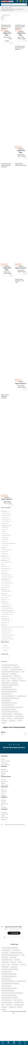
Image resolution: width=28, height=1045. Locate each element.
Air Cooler (3, 547)
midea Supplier (5, 678)
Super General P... (21, 268)
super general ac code (6, 687)
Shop (6, 7)
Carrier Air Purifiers (5, 557)
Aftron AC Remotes (5, 513)
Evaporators (3, 597)
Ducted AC (4, 533)
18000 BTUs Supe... (7, 34)
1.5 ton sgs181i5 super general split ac (9, 665)
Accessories (4, 523)
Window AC (4, 545)
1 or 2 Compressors (5, 581)
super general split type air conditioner (9, 711)
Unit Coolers (3, 625)
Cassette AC (4, 527)
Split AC (3, 541)
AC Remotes (4, 511)
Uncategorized (4, 622)
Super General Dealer (6, 693)
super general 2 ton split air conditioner (9, 685)
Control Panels (4, 587)
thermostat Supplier (19, 716)
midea (22, 671)
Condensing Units (5, 579)
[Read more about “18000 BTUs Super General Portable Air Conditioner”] (11, 43)
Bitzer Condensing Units (6, 583)
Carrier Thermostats (5, 620)
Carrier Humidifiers (5, 604)
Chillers (3, 531)
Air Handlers (3, 553)
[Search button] (26, 4)
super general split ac (6, 700)
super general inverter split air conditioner (10, 698)
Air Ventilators (4, 560)
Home (2, 7)
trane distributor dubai (19, 718)
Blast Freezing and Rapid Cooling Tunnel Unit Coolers (12, 626)
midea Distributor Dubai (6, 676)
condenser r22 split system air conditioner (10, 671)
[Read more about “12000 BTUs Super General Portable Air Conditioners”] (11, 275)
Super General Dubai (21, 696)
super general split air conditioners (9, 709)
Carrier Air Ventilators (6, 562)
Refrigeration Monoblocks (7, 610)
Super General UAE (17, 713)
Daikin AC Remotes (5, 521)
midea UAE (13, 678)
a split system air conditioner (16, 669)
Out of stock (6, 648)
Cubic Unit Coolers (5, 632)
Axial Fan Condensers (6, 574)
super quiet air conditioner (7, 716)
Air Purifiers (3, 556)
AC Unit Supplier (16, 667)
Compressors (4, 570)
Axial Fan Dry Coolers (6, 595)
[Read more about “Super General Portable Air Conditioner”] (25, 273)
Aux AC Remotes (5, 517)
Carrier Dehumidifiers (6, 591)
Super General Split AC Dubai (8, 705)
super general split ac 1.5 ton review (9, 702)
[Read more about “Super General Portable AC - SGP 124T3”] (25, 389)
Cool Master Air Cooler (6, 549)
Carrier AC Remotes (5, 519)
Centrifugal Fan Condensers (7, 576)
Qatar (8, 680)
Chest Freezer (4, 566)
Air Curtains (3, 551)
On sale (5, 650)
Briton (2, 564)
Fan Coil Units (4, 599)
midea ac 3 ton (5, 673)
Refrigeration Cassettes (6, 636)
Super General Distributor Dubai (8, 696)
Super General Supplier (6, 713)
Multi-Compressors (5, 585)
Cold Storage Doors (5, 568)
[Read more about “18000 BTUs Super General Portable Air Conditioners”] (25, 41)
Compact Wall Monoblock (7, 614)
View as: (3, 17)
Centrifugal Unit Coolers (6, 630)
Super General (7, 37)
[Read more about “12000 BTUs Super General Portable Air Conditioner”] (25, 158)
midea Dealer (13, 673)
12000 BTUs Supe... (21, 151)
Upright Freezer (4, 641)
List (2, 19)
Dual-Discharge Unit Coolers (7, 634)
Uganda (3, 722)
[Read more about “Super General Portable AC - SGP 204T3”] (11, 505)
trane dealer (9, 718)
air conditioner (5, 669)
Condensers (3, 572)
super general (14, 682)
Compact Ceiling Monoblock (7, 612)
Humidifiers (3, 602)
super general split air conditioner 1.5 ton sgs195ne (12, 707)
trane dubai (4, 720)
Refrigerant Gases (5, 606)
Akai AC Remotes (5, 515)
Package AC (4, 537)
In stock (5, 645)
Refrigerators (4, 616)
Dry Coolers (3, 593)
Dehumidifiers (4, 589)
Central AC (4, 529)
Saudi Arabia (14, 680)
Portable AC (7, 31)
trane (3, 718)
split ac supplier (5, 682)
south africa (22, 680)
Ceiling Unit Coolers (5, 628)
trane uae (19, 720)
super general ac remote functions (9, 689)
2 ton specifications (6, 667)
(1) (9, 657)
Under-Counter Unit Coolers (7, 638)
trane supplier (12, 720)
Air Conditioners (4, 525)
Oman (3, 680)
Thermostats (4, 618)
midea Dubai (16, 676)
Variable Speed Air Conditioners (8, 543)
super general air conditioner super (9, 691)
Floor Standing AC (5, 535)
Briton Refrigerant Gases (6, 608)
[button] (2, 734)
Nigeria (19, 678)
